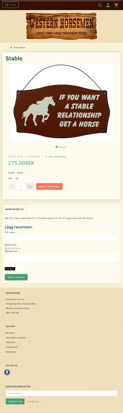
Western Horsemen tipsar (17, 308)
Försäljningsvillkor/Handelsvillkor (21, 303)
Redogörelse (11, 251)
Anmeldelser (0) (14, 209)
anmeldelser (32, 156)
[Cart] (116, 5)
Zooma (62, 146)
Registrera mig (15, 401)
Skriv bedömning (57, 156)
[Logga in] (108, 5)
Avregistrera (33, 401)
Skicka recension (16, 277)
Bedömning (10, 244)
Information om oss (15, 299)
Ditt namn (10, 232)
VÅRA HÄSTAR (12, 312)
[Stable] (61, 102)
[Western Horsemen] (61, 26)
